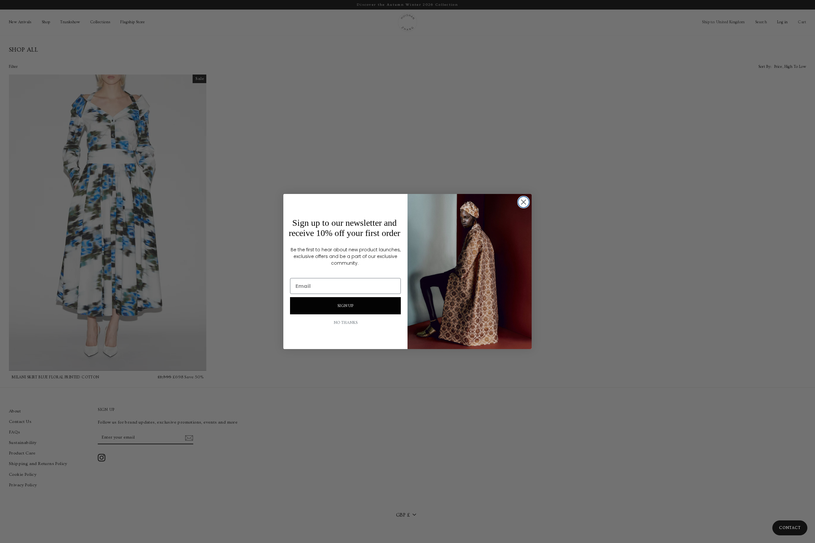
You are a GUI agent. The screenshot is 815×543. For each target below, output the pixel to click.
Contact (790, 528)
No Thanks (346, 323)
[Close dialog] (523, 202)
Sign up (345, 306)
